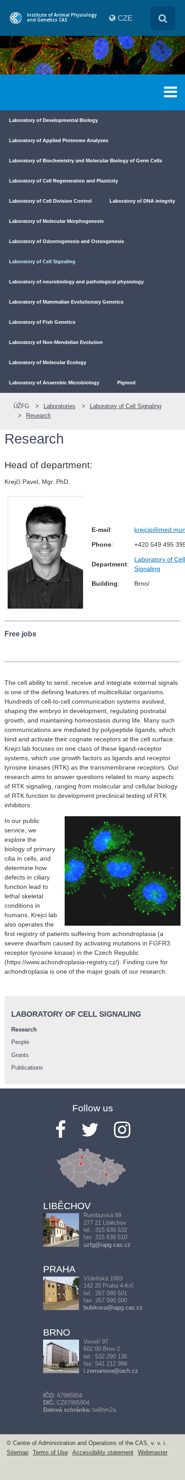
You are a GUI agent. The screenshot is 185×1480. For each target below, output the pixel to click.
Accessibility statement (102, 1453)
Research (38, 416)
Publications (27, 1068)
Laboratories (59, 406)
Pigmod (126, 382)
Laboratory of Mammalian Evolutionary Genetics (66, 302)
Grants (20, 1055)
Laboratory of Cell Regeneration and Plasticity (63, 180)
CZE (125, 18)
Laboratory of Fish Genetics (42, 322)
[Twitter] (90, 1129)
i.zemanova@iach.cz (111, 1371)
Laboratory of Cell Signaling (42, 261)
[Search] (162, 18)
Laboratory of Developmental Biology (53, 120)
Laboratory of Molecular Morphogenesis (56, 221)
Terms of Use (50, 1453)
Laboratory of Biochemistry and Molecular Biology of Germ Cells (85, 160)
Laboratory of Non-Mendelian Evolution (56, 342)
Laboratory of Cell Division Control (50, 201)
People (20, 1042)
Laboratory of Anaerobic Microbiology (54, 382)
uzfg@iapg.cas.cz (107, 1245)
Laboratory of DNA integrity (142, 201)
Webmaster (152, 1453)
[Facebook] (60, 1129)
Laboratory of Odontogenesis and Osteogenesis (66, 241)
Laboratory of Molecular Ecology (47, 362)
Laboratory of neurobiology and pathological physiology (76, 281)
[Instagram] (122, 1129)
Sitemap (17, 1453)
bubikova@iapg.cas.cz (113, 1308)
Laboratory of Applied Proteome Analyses (58, 140)
